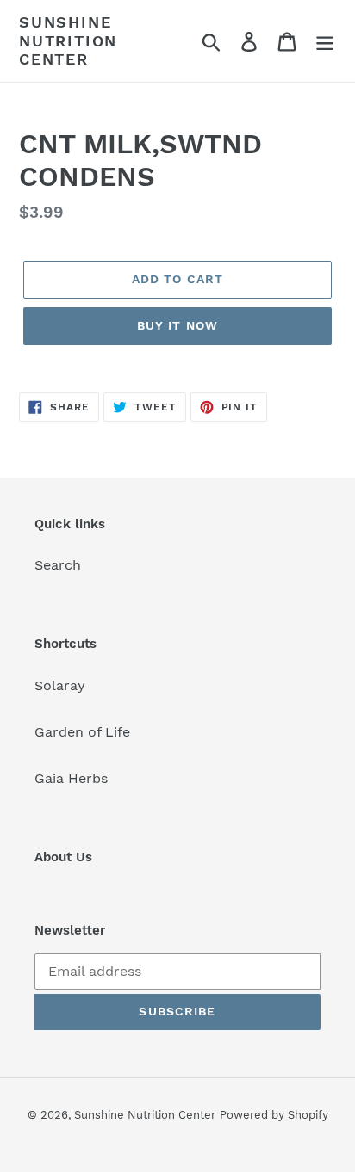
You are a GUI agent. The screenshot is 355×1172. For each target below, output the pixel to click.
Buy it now (177, 325)
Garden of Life (82, 732)
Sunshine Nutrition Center (68, 40)
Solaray (59, 685)
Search (57, 565)
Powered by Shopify (274, 1114)
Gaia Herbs (71, 778)
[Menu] (325, 41)
